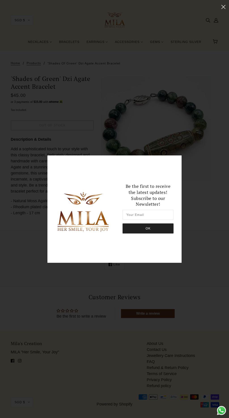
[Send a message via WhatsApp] (221, 410)
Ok (148, 228)
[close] (223, 6)
